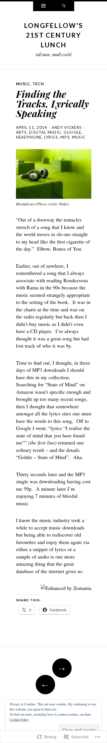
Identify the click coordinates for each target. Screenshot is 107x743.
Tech (38, 84)
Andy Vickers (67, 127)
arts (21, 132)
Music (23, 84)
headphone (29, 137)
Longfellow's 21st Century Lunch (53, 35)
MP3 (65, 137)
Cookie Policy (19, 719)
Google (73, 132)
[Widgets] (43, 6)
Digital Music (45, 132)
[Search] (64, 6)
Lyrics (51, 137)
